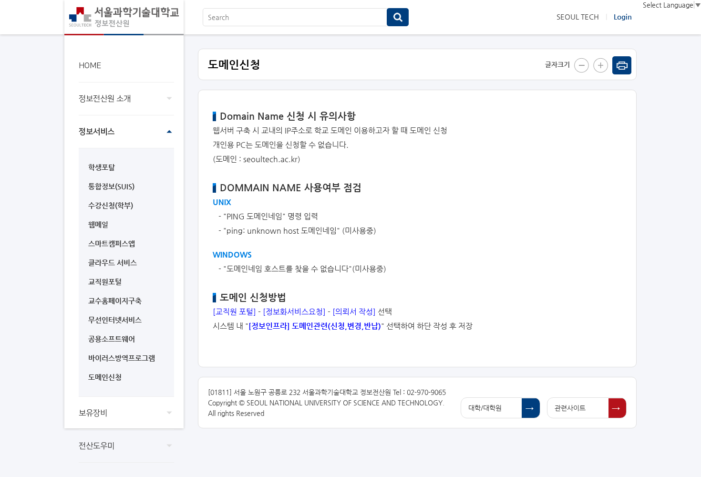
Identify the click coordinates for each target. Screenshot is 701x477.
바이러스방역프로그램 (121, 358)
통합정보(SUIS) (111, 186)
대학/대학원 (485, 408)
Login (623, 16)
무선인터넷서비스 (115, 320)
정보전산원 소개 (105, 98)
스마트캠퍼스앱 (111, 243)
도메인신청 (105, 377)
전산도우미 (96, 446)
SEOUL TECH (578, 16)
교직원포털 (105, 282)
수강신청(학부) (110, 205)
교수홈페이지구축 (115, 301)
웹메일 (98, 224)
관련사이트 (570, 408)
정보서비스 (96, 131)
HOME (90, 66)
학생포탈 (101, 167)
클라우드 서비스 (112, 263)
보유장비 (93, 413)
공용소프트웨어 (111, 339)
